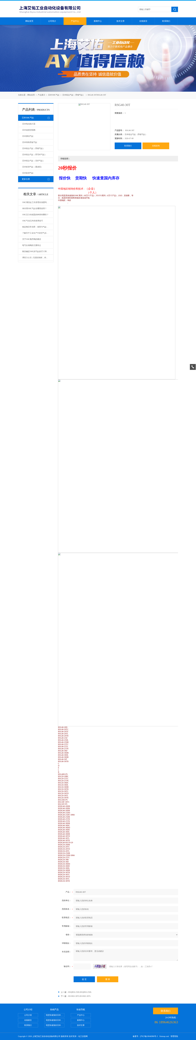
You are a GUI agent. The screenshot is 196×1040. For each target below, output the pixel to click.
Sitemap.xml (164, 1036)
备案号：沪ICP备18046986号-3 (145, 1036)
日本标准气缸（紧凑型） (32, 167)
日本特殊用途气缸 (29, 142)
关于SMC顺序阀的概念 (31, 239)
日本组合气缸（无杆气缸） (33, 161)
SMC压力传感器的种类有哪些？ (35, 215)
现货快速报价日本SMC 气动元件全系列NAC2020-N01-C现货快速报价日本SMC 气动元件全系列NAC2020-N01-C (55, 1020)
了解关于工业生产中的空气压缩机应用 (37, 233)
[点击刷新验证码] (100, 966)
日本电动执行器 (28, 124)
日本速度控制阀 (28, 130)
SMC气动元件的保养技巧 (32, 221)
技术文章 (121, 21)
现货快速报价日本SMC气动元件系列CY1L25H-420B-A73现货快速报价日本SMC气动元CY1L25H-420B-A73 (55, 1015)
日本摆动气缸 (27, 136)
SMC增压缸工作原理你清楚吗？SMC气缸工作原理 (37, 202)
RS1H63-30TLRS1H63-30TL (79, 996)
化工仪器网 (83, 1036)
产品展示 (41, 95)
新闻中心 (98, 21)
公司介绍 (28, 1015)
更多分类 (26, 179)
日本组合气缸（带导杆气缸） (34, 155)
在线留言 (143, 21)
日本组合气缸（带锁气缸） (73, 95)
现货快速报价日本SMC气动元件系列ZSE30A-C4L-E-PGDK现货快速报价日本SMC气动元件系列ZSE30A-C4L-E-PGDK (55, 1025)
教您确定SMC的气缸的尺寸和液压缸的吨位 (37, 251)
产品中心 (75, 21)
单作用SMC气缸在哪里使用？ (34, 208)
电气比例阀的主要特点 (31, 245)
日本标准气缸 (27, 173)
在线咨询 (156, 146)
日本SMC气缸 (53, 95)
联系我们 (166, 21)
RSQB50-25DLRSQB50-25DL (80, 992)
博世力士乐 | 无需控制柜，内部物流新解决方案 (37, 258)
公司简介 (52, 21)
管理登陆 (174, 1036)
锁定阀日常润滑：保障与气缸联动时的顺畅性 (37, 227)
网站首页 (29, 21)
